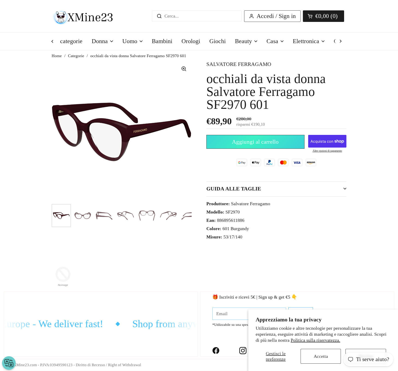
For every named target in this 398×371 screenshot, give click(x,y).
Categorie (76, 55)
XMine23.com (25, 365)
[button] (323, 16)
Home (57, 55)
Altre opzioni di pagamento (327, 150)
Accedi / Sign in (276, 16)
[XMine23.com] (88, 16)
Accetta (321, 356)
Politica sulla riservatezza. (315, 340)
